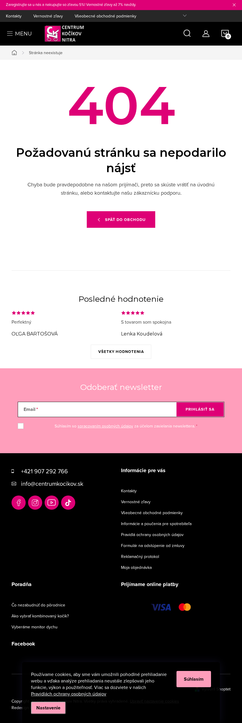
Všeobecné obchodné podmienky (105, 16)
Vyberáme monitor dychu (35, 627)
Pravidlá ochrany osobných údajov (152, 535)
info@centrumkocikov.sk (52, 483)
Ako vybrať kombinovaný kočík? (40, 616)
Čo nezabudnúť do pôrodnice (38, 605)
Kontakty (14, 16)
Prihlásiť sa (200, 409)
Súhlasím (194, 679)
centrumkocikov (35, 503)
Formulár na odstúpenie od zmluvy (152, 545)
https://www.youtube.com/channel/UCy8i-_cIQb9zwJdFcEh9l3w (52, 503)
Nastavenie (48, 707)
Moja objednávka (136, 567)
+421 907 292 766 (44, 471)
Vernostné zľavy (48, 16)
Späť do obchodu (125, 219)
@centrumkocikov (68, 503)
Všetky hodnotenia (121, 351)
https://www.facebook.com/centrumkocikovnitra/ (19, 503)
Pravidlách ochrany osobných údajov (68, 693)
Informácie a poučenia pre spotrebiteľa (156, 524)
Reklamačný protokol (140, 556)
